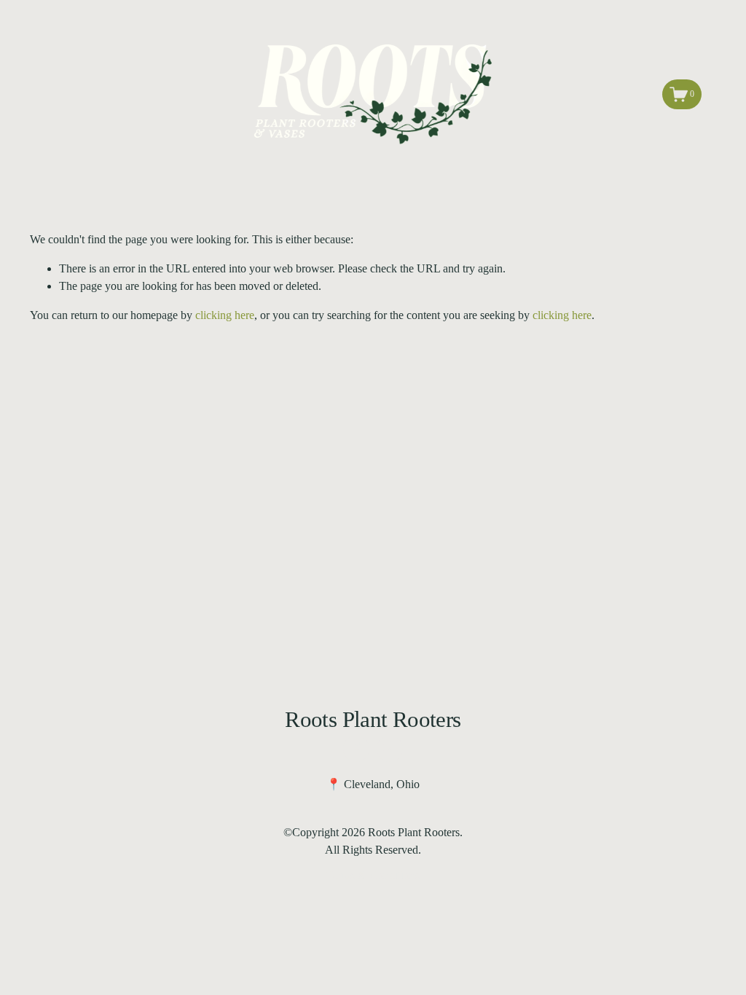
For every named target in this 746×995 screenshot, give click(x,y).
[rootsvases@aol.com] (390, 749)
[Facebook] (356, 749)
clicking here (224, 315)
